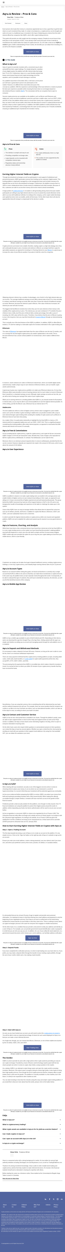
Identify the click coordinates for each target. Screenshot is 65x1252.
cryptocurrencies (18, 191)
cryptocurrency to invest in (52, 1033)
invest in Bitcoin (40, 317)
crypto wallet (28, 659)
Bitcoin (50, 250)
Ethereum (13, 331)
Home (2, 6)
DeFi (22, 91)
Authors (48, 1205)
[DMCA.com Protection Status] (51, 1243)
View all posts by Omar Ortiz (11, 1178)
